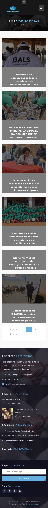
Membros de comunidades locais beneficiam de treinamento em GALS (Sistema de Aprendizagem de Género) (24, 84)
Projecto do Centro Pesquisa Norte (19, 431)
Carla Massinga (32, 504)
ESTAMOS (16, 501)
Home (17, 25)
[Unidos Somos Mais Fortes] (13, 9)
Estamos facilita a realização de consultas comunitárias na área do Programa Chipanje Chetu (24, 187)
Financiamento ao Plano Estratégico (20, 440)
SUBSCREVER (24, 478)
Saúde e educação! (11, 399)
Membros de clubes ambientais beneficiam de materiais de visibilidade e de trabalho (24, 240)
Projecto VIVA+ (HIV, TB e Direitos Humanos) (23, 436)
